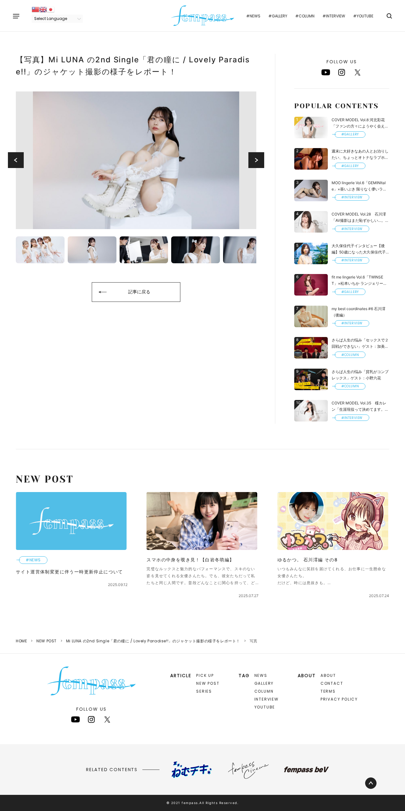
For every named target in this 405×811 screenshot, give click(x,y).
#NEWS (253, 16)
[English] (43, 9)
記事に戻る (139, 291)
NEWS (260, 675)
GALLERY (264, 683)
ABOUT (328, 675)
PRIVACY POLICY (339, 699)
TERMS (328, 691)
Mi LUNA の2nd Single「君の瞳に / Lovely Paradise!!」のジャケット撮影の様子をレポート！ (153, 641)
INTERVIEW (266, 699)
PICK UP (205, 675)
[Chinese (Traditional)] (35, 9)
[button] (16, 160)
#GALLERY (277, 16)
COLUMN (264, 691)
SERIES (204, 691)
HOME (21, 641)
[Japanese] (50, 9)
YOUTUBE (264, 707)
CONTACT (332, 683)
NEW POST (46, 641)
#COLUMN (305, 16)
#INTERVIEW (333, 16)
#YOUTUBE (363, 16)
